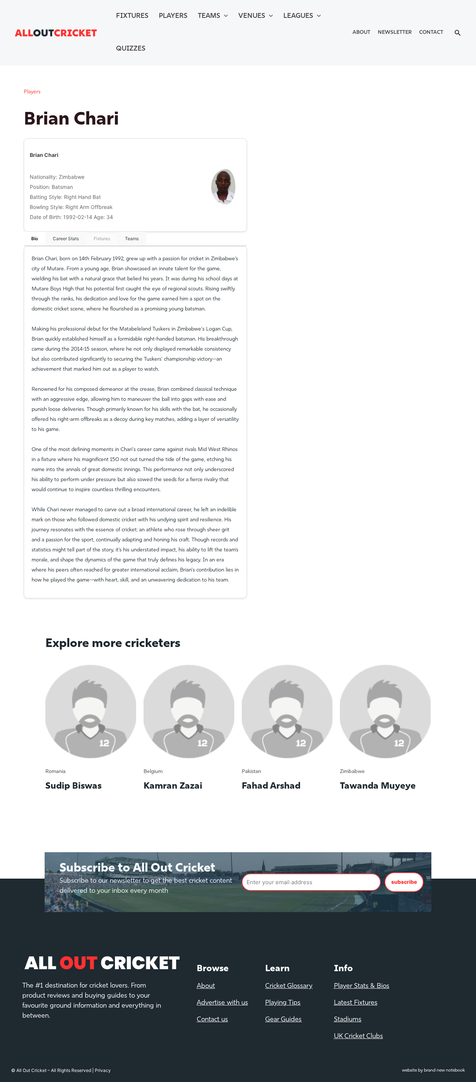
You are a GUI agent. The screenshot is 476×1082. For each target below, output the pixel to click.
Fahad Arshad (271, 786)
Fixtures (132, 16)
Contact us (212, 1020)
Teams (209, 16)
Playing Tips (282, 1003)
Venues (251, 16)
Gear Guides (283, 1020)
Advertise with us (222, 1003)
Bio (34, 238)
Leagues (298, 16)
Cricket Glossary (288, 986)
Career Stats (66, 238)
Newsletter (395, 32)
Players (173, 16)
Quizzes (130, 49)
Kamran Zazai (173, 786)
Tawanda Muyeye (378, 786)
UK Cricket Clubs (358, 1036)
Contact (431, 32)
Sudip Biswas (73, 786)
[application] (224, 16)
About (361, 32)
